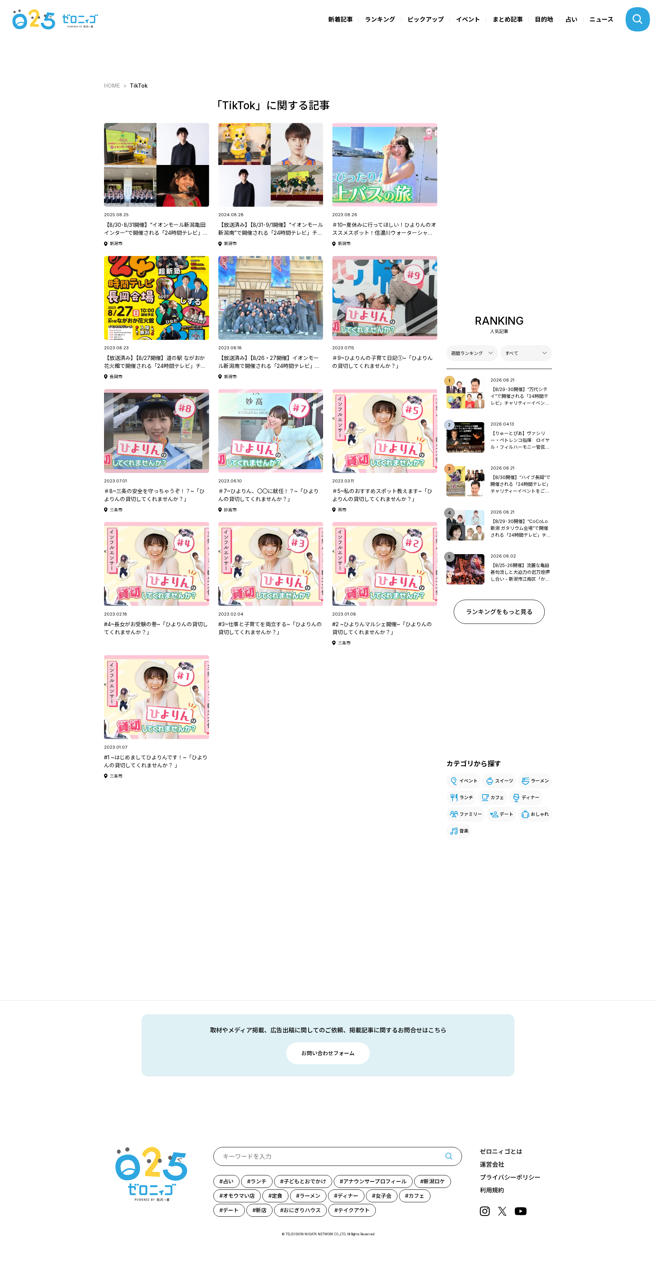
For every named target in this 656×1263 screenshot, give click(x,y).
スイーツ (504, 781)
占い (571, 19)
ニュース (601, 19)
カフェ (497, 797)
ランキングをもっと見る (499, 612)
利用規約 (492, 1190)
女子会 (383, 1195)
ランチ (466, 797)
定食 (277, 1195)
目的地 (544, 19)
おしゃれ (540, 814)
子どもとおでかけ (305, 1181)
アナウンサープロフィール (375, 1181)
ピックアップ (425, 19)
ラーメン (540, 781)
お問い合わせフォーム (328, 1053)
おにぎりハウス (302, 1210)
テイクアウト (354, 1210)
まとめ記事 (507, 19)
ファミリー (470, 814)
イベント (468, 19)
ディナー (530, 797)
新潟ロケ (434, 1181)
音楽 (463, 831)
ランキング (380, 19)
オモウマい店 (239, 1195)
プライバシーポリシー (510, 1177)
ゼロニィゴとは (501, 1151)
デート (506, 814)
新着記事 (340, 19)
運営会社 (492, 1164)
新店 (261, 1210)
